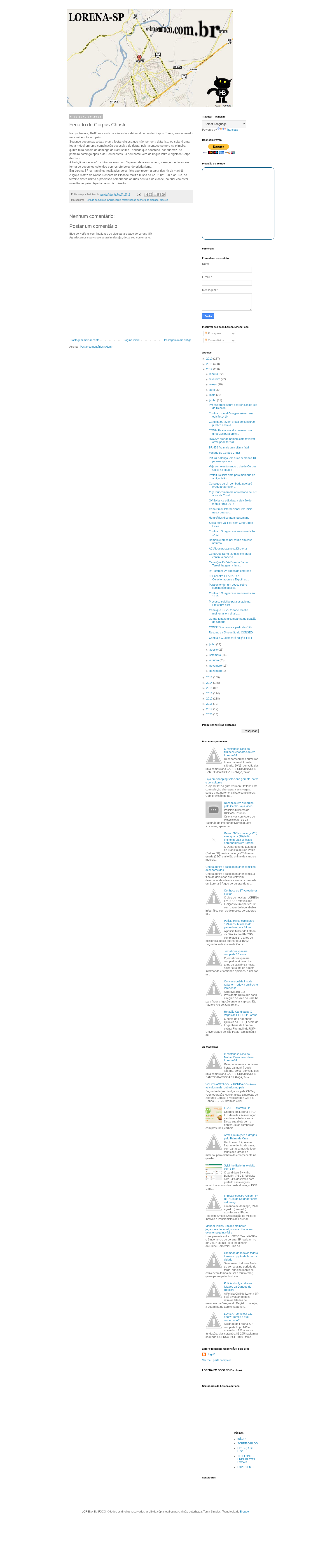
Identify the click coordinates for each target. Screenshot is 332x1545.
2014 (209, 682)
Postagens (214, 333)
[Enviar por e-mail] (146, 194)
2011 (209, 364)
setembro (215, 655)
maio (212, 395)
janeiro (214, 374)
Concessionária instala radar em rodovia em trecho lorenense (241, 985)
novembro (215, 665)
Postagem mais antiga (178, 340)
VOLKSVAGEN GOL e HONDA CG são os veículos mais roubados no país (231, 1086)
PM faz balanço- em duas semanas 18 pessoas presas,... (232, 460)
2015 (209, 688)
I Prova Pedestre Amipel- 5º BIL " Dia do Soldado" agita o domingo (240, 1199)
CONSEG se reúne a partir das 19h (230, 627)
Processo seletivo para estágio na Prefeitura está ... (229, 603)
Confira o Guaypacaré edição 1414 (230, 638)
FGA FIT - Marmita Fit (237, 1108)
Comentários (215, 340)
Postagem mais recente (84, 340)
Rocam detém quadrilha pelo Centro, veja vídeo (239, 804)
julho (212, 644)
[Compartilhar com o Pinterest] (163, 194)
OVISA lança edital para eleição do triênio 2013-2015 (230, 502)
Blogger (245, 1511)
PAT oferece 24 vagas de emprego (230, 571)
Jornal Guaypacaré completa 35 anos (236, 953)
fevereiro (215, 379)
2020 (209, 714)
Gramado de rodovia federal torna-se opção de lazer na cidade (241, 1256)
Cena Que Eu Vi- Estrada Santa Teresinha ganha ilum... (228, 564)
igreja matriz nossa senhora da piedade (137, 200)
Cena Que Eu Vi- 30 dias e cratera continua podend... (230, 555)
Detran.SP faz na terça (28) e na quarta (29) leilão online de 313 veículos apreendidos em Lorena (240, 838)
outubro (214, 660)
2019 (209, 709)
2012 (209, 369)
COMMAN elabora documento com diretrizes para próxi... (230, 432)
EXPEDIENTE (246, 1467)
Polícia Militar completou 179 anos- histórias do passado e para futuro (239, 924)
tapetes (164, 200)
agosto (213, 649)
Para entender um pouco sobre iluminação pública (228, 586)
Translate (232, 129)
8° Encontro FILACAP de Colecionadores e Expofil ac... (229, 578)
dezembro (215, 670)
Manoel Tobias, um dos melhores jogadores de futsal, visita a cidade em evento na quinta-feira (229, 1229)
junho (213, 400)
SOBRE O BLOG (247, 1443)
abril (212, 389)
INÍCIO (241, 1439)
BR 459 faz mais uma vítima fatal (229, 447)
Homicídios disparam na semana (229, 517)
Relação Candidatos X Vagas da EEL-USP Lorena (240, 1013)
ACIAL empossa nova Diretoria (228, 548)
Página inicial (132, 340)
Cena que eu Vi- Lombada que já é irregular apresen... (230, 485)
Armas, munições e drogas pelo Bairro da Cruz (240, 1137)
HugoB (211, 1354)
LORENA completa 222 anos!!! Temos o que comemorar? (238, 1317)
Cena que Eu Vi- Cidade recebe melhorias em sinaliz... (228, 612)
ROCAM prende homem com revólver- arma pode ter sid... (232, 440)
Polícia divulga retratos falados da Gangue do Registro (238, 1286)
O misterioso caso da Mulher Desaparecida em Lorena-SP (239, 752)
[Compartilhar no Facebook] (159, 194)
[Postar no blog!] (150, 194)
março (213, 384)
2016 (209, 693)
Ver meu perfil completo (216, 1360)
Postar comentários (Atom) (96, 346)
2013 (209, 677)
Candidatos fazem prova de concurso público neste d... (232, 423)
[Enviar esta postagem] (139, 194)
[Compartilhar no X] (154, 194)
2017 (209, 698)
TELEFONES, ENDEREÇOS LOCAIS (246, 1459)
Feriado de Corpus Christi (100, 200)
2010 (209, 358)
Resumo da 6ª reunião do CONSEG (231, 632)
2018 (209, 703)
